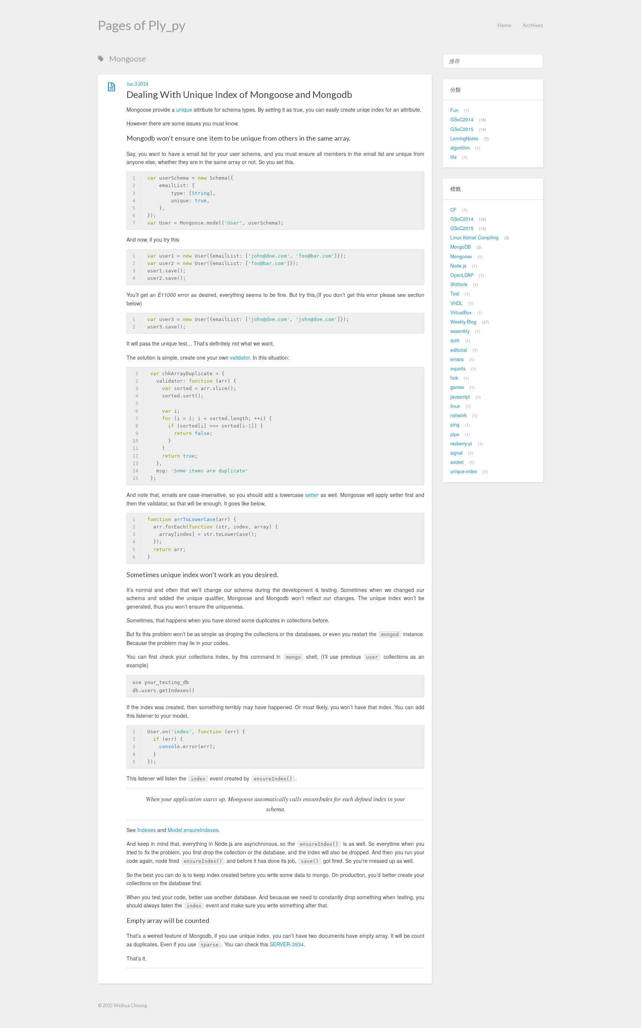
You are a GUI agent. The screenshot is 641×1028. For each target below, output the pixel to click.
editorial (458, 350)
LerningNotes (464, 138)
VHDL (456, 303)
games (457, 387)
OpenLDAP (461, 275)
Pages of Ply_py (141, 25)
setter (312, 494)
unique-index (463, 471)
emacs (457, 359)
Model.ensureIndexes (193, 830)
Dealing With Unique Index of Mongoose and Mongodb (239, 94)
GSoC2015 (461, 129)
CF (453, 209)
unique (184, 109)
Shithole (458, 284)
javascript (460, 396)
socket (457, 462)
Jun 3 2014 (137, 84)
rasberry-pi (461, 443)
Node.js (458, 265)
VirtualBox (460, 312)
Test (454, 293)
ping (454, 424)
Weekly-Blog (463, 321)
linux (455, 406)
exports (458, 368)
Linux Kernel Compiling (474, 237)
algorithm (460, 147)
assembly (460, 331)
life (453, 157)
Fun (454, 110)
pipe (454, 434)
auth (455, 340)
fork (454, 377)
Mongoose (461, 256)
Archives (533, 25)
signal (456, 452)
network (458, 415)
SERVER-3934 (287, 944)
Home (505, 25)
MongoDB (460, 246)
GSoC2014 (461, 119)
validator (240, 357)
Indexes (146, 830)
